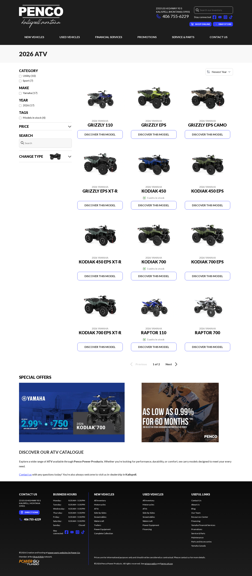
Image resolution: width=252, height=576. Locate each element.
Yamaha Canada (198, 545)
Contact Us (218, 37)
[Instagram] (225, 17)
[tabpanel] (69, 513)
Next (169, 364)
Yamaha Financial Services (203, 525)
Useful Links (200, 494)
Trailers (97, 525)
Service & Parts (183, 37)
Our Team (196, 513)
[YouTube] (220, 17)
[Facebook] (214, 17)
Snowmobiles (100, 517)
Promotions (147, 37)
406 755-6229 (176, 16)
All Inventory (100, 500)
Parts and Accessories (201, 541)
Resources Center (199, 517)
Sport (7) (28, 80)
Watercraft (99, 521)
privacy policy (151, 563)
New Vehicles (34, 37)
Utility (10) (29, 75)
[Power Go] (49, 562)
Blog (193, 508)
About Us (195, 504)
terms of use (167, 563)
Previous (141, 364)
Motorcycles (100, 504)
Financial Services (108, 37)
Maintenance (197, 537)
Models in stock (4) (34, 117)
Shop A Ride (38, 556)
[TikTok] (231, 17)
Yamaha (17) (30, 92)
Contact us (25, 474)
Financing (147, 529)
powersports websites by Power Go (64, 552)
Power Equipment (102, 529)
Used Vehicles (69, 37)
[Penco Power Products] (41, 16)
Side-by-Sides (100, 513)
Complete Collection (103, 533)
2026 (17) (28, 105)
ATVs (96, 508)
